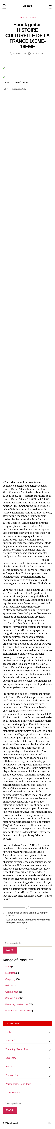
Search (10, 950)
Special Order (12, 998)
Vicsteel (27, 5)
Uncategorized (27, 18)
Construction (11, 991)
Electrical (10, 973)
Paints (8, 985)
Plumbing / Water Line (16, 1004)
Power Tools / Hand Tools (18, 1010)
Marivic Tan (20, 53)
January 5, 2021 (38, 53)
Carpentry (10, 979)
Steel (8, 966)
